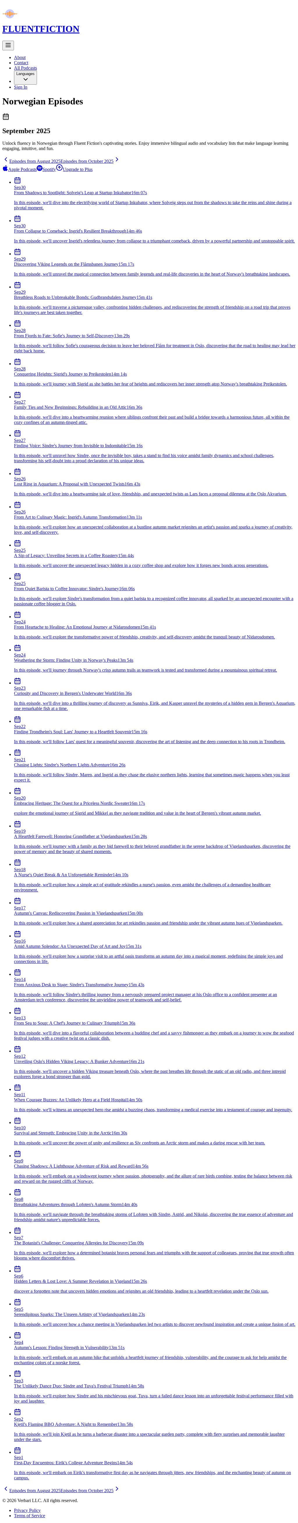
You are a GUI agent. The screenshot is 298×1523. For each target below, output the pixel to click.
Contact (21, 62)
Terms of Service (29, 1515)
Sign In (20, 87)
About (20, 57)
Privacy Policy (27, 1510)
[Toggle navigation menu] (8, 45)
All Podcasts (25, 67)
